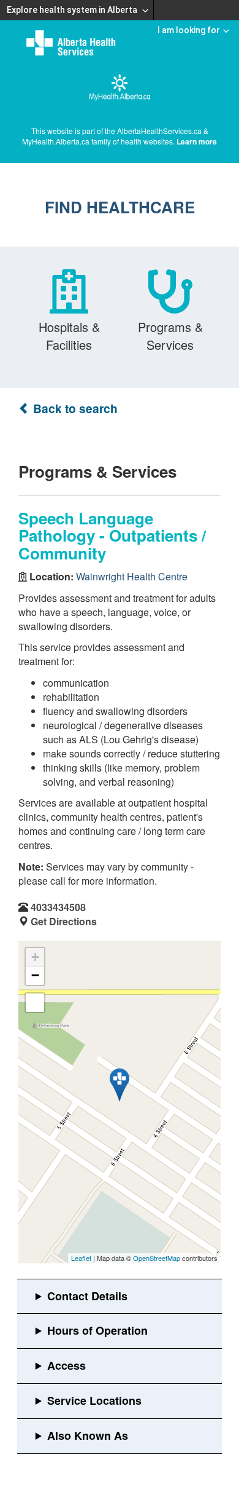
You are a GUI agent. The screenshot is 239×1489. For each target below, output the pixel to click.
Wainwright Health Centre (132, 576)
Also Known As (87, 1436)
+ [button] (35, 957)
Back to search (74, 408)
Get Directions (64, 921)
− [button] (35, 975)
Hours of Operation (97, 1330)
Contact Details (87, 1296)
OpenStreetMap (156, 1258)
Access (66, 1365)
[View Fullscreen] (35, 1002)
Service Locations (94, 1400)
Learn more (196, 141)
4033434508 (58, 907)
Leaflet (81, 1258)
